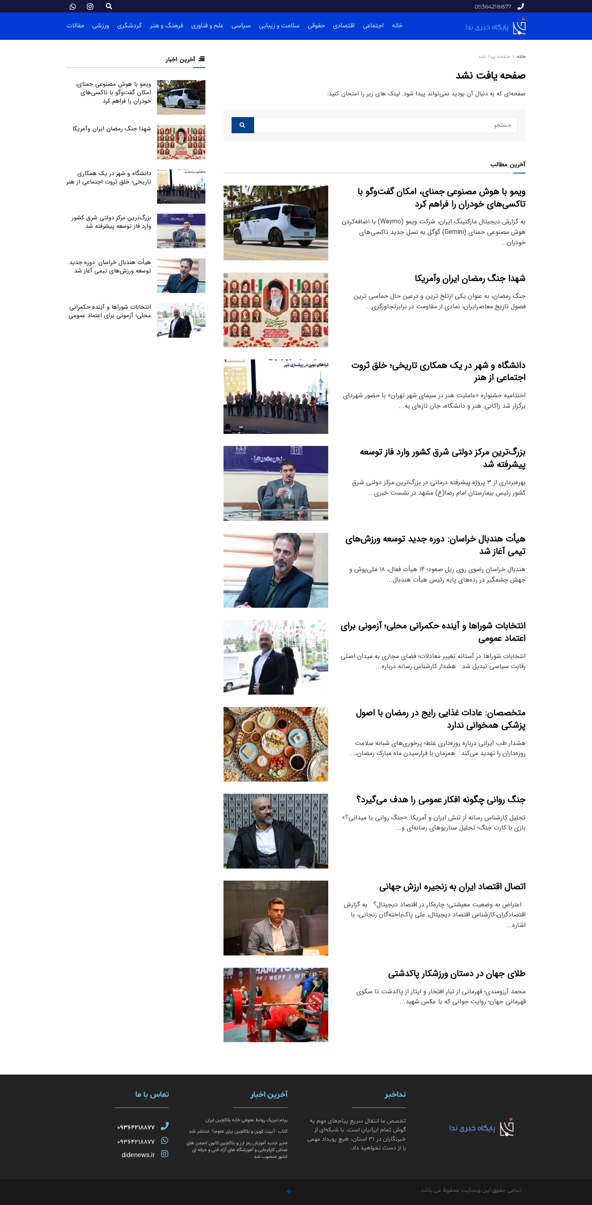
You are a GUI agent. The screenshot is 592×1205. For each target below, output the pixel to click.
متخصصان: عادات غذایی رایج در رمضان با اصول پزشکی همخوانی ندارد (441, 719)
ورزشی (100, 25)
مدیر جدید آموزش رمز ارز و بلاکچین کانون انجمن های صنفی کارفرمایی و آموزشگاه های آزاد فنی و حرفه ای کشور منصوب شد (237, 1150)
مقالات (75, 25)
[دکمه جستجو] (243, 125)
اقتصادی (344, 25)
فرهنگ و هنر (166, 25)
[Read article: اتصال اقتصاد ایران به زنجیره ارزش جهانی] (276, 918)
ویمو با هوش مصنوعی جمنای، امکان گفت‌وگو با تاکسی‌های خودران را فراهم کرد (442, 198)
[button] (109, 6)
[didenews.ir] (165, 1154)
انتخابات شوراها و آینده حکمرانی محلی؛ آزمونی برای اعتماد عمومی (433, 632)
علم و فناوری (207, 25)
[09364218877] (165, 1126)
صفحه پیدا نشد (494, 56)
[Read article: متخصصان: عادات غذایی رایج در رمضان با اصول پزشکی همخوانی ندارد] (276, 744)
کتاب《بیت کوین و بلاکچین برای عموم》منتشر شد (238, 1131)
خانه (397, 25)
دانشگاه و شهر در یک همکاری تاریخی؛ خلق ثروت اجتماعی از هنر (439, 372)
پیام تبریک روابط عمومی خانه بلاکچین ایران (246, 1120)
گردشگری (129, 25)
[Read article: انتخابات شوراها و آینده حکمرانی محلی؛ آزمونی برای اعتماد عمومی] (276, 657)
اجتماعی (373, 25)
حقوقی (316, 25)
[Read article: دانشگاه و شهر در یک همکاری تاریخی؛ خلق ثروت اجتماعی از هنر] (276, 396)
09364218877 (136, 1127)
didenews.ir (138, 1154)
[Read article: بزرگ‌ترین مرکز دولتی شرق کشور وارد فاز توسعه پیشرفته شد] (276, 483)
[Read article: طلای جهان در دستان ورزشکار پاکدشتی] (276, 1005)
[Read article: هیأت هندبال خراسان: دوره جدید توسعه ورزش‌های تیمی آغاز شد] (276, 570)
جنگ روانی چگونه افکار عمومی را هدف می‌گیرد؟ (441, 800)
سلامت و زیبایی (279, 25)
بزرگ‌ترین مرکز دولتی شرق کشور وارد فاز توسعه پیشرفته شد (443, 458)
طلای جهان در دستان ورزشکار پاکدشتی (457, 973)
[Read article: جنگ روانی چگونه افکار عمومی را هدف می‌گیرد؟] (276, 831)
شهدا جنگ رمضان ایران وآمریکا (470, 278)
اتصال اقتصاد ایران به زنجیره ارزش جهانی (452, 886)
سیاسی (241, 25)
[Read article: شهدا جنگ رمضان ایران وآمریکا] (276, 309)
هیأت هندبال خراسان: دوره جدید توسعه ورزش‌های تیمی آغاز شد (436, 545)
